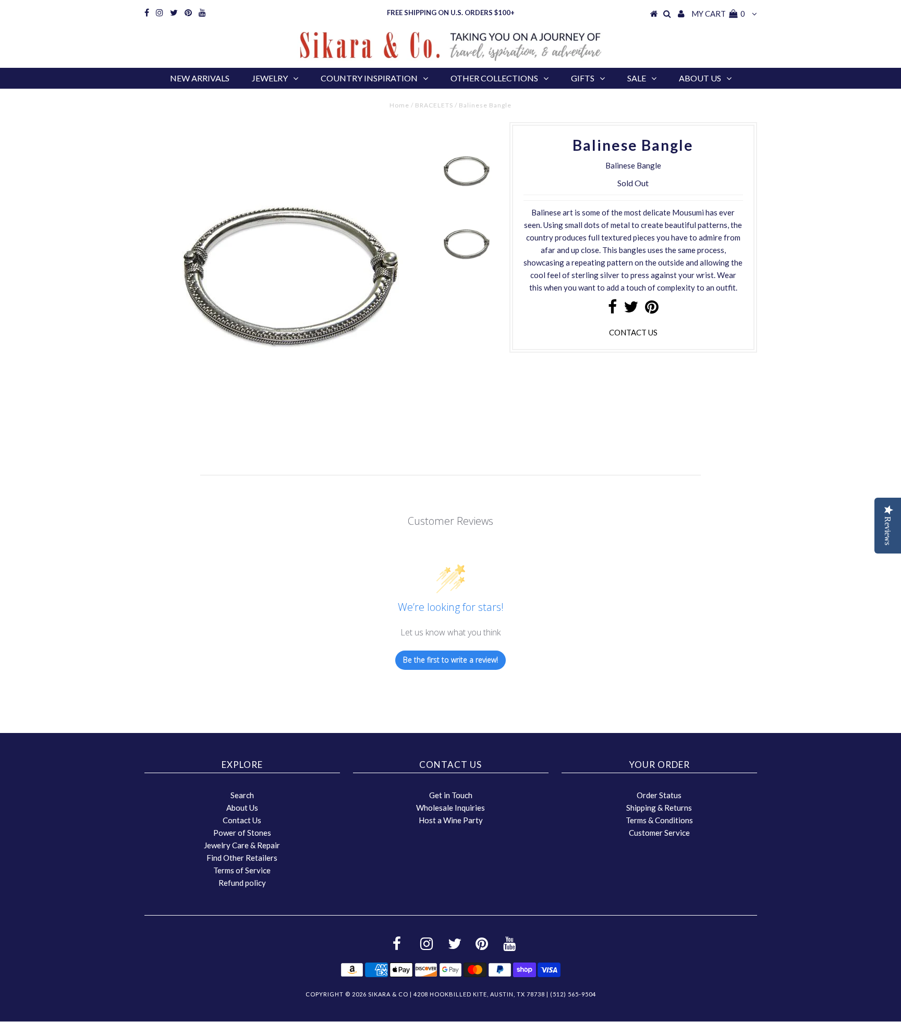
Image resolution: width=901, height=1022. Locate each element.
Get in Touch (450, 795)
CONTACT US (633, 332)
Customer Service (659, 832)
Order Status (659, 795)
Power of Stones (242, 832)
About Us (700, 78)
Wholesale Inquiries (450, 807)
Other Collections (494, 78)
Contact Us (242, 820)
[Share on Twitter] (631, 309)
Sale (636, 78)
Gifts (582, 78)
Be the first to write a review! (450, 660)
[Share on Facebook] (612, 309)
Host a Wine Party (451, 820)
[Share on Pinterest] (652, 309)
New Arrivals (199, 78)
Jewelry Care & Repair (242, 845)
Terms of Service (242, 870)
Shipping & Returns (659, 807)
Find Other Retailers (241, 857)
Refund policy (242, 882)
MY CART (718, 13)
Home (399, 105)
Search (242, 795)
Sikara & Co (388, 994)
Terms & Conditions (659, 820)
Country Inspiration (369, 78)
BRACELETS (434, 105)
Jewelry (270, 78)
